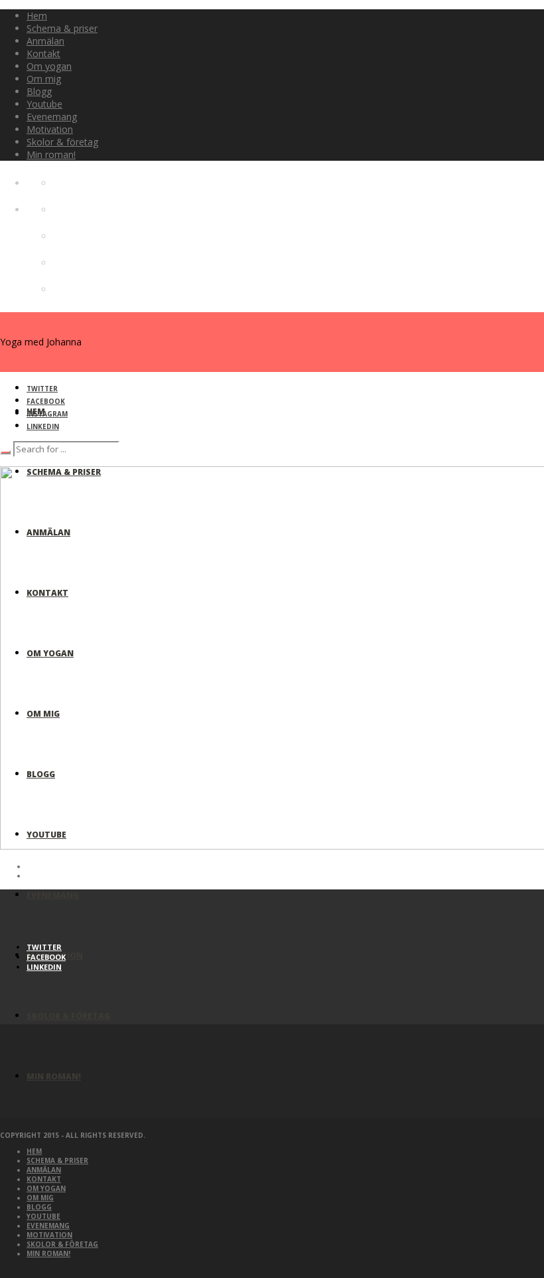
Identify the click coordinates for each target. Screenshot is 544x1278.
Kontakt (44, 1179)
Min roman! (48, 1253)
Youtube (43, 1216)
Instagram (47, 413)
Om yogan (46, 1188)
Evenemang (48, 1225)
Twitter (42, 388)
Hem (34, 1151)
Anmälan (44, 1169)
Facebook (46, 401)
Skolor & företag (62, 1244)
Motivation (49, 1234)
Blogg (39, 1207)
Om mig (40, 1197)
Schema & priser (57, 1160)
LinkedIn (43, 426)
